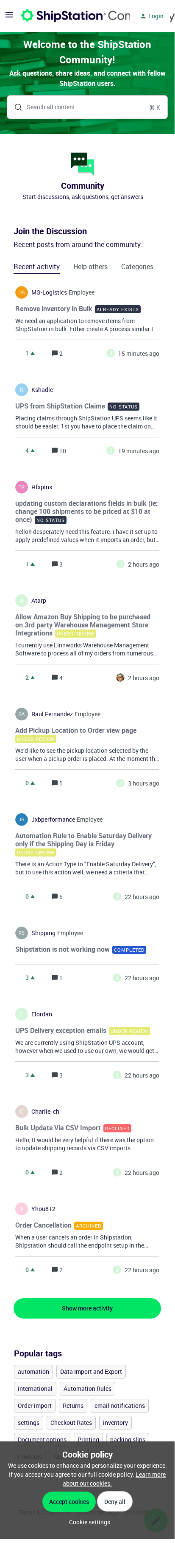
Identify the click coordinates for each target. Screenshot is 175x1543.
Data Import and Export (91, 1371)
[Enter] (15, 107)
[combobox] (87, 107)
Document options (42, 1439)
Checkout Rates (71, 1422)
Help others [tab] (90, 266)
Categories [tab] (137, 266)
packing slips (127, 1439)
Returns (73, 1405)
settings (28, 1422)
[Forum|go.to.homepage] (70, 16)
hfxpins (41, 487)
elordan (41, 1014)
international (35, 1388)
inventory (115, 1422)
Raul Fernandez (52, 714)
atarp (38, 601)
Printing (88, 1439)
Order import (35, 1405)
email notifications (119, 1405)
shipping (43, 933)
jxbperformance (53, 820)
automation (33, 1371)
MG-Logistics (49, 292)
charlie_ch (45, 1112)
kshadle (42, 390)
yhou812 (43, 1209)
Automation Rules (87, 1388)
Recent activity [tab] (37, 266)
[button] (87, 1522)
